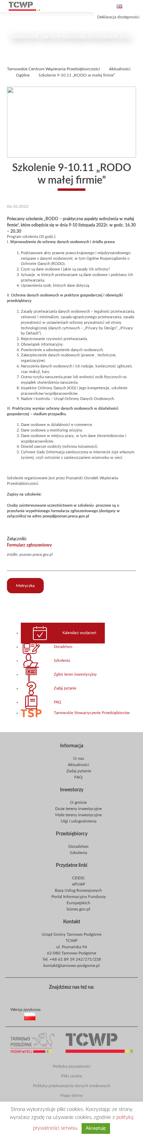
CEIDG (78, 878)
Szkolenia (62, 661)
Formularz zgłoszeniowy (29, 545)
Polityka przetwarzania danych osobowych (71, 1086)
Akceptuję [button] (96, 1128)
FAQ (57, 702)
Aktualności (78, 765)
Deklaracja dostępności (118, 17)
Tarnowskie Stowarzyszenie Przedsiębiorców (92, 713)
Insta (92, 996)
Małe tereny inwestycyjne (78, 815)
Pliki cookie (71, 1076)
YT (81, 996)
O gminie (78, 802)
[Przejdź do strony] (24, 6)
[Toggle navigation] (136, 6)
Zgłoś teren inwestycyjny (75, 674)
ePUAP (78, 884)
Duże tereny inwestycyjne (78, 809)
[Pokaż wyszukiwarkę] (80, 6)
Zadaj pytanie (65, 688)
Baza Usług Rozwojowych (78, 890)
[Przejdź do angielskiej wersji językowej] (119, 6)
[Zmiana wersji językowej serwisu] (83, 1021)
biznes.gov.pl (78, 909)
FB (70, 996)
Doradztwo (63, 647)
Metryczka (25, 586)
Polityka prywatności (72, 1066)
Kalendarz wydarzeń (79, 633)
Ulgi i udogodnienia (78, 821)
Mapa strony (71, 1095)
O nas (78, 758)
